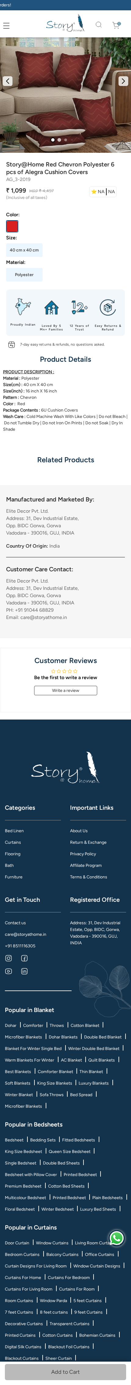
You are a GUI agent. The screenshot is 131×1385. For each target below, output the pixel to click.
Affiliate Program (86, 865)
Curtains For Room (77, 1289)
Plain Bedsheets (107, 1197)
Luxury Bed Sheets (98, 1209)
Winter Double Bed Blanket (93, 1048)
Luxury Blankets (94, 1083)
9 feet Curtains (88, 1312)
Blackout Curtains (22, 1358)
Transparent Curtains (70, 1323)
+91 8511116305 (20, 946)
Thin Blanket (91, 1071)
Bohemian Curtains (97, 1335)
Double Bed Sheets (61, 1163)
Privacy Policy (83, 854)
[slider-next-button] (123, 81)
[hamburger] (6, 26)
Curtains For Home (23, 1277)
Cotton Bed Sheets (66, 1186)
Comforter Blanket (55, 1071)
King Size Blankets (54, 1083)
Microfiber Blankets (23, 1037)
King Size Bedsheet (23, 1151)
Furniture (14, 877)
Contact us (15, 922)
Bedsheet (14, 1140)
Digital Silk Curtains (23, 1346)
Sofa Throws (52, 1094)
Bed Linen (14, 830)
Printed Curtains (20, 1335)
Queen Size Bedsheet (69, 1151)
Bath (9, 865)
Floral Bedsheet (20, 1209)
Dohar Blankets (63, 1037)
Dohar (10, 1025)
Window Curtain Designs (96, 1266)
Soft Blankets (17, 1083)
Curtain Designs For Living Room (36, 1266)
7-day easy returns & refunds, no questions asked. (62, 344)
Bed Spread (81, 1094)
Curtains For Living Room (28, 1289)
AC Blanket (71, 1060)
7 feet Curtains (19, 1312)
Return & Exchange (88, 842)
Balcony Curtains (62, 1254)
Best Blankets (18, 1071)
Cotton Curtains (57, 1335)
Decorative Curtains (24, 1323)
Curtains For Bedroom (69, 1277)
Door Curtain (17, 1243)
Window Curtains (52, 1243)
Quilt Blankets (101, 1060)
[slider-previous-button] (7, 81)
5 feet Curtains (87, 1300)
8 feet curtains (54, 1312)
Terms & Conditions (88, 877)
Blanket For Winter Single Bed (33, 1048)
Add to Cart (65, 1372)
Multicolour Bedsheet (25, 1197)
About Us (79, 830)
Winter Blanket (19, 1094)
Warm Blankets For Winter (29, 1060)
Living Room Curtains (95, 1243)
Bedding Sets (43, 1140)
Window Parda (53, 1300)
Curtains (13, 842)
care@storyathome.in (25, 934)
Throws (57, 1025)
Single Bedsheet (20, 1163)
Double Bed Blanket (103, 1037)
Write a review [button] (65, 690)
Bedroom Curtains (22, 1254)
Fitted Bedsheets (78, 1140)
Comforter (33, 1025)
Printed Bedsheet (80, 1174)
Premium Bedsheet (23, 1186)
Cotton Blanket (85, 1025)
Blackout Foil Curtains (69, 1346)
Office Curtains (99, 1254)
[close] (13, 25)
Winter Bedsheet (57, 1209)
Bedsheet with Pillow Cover (31, 1174)
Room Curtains (19, 1300)
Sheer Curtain (58, 1358)
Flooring (12, 854)
